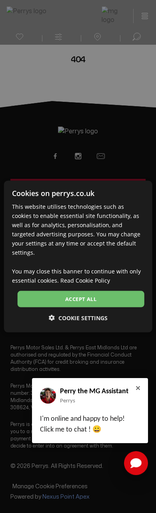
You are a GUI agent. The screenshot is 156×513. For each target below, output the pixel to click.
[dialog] (78, 256)
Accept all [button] (80, 298)
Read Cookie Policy (85, 280)
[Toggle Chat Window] (136, 463)
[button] (78, 318)
